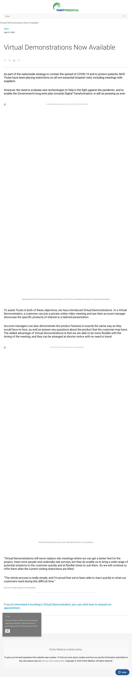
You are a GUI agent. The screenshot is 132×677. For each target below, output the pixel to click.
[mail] (19, 60)
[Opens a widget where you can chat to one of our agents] (122, 672)
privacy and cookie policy (53, 661)
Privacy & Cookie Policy (29, 626)
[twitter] (10, 60)
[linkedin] (14, 60)
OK (7, 631)
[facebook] (5, 60)
